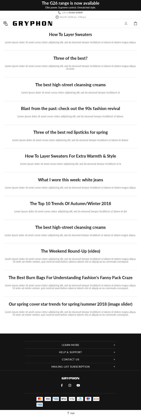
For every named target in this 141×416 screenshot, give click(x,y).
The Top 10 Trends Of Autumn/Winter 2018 (70, 203)
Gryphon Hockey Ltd (32, 23)
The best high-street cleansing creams (70, 84)
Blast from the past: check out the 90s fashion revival (70, 108)
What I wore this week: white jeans (70, 179)
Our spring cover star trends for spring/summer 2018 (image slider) (70, 304)
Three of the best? (70, 58)
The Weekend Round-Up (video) (70, 251)
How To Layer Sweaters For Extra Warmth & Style (70, 156)
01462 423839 (76, 12)
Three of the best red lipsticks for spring (70, 132)
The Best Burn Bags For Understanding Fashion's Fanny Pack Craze (71, 277)
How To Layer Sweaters (70, 34)
